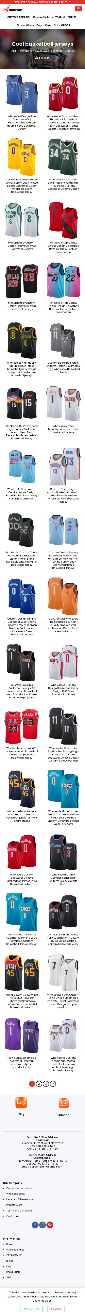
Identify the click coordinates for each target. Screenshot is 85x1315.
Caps (48, 25)
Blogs (9, 1261)
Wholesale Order (15, 1194)
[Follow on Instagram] (42, 1225)
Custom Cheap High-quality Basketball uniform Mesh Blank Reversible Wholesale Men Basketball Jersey (63, 495)
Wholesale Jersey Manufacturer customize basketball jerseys (63, 429)
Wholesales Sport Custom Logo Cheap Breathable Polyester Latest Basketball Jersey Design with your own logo (63, 1001)
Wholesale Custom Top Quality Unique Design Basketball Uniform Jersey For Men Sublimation (21, 494)
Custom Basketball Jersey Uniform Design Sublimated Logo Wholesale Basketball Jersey (63, 367)
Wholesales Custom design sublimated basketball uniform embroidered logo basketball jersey (63, 1064)
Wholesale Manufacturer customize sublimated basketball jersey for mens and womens (22, 816)
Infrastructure (14, 1205)
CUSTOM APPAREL (18, 17)
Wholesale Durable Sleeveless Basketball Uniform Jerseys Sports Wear (63, 879)
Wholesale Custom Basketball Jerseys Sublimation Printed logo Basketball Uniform (22, 879)
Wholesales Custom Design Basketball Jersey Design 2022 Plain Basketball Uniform (63, 689)
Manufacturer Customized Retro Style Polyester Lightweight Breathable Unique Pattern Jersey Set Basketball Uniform (22, 1001)
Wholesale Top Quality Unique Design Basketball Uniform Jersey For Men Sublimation (63, 247)
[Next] (53, 1084)
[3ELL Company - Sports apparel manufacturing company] (13, 9)
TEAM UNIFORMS (65, 17)
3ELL (8, 1277)
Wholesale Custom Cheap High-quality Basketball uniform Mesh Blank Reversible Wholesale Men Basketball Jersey (22, 432)
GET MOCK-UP (14, 1255)
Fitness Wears (25, 25)
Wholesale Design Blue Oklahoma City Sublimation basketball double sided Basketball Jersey (22, 122)
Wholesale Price (15, 1249)
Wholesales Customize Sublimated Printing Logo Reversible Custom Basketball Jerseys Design (63, 184)
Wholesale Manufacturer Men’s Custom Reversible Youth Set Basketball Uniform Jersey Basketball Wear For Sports (63, 817)
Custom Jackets (43, 17)
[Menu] (78, 9)
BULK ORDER (62, 25)
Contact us (13, 1216)
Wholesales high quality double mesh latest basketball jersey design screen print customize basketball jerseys (22, 369)
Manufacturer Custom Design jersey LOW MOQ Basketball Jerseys (22, 246)
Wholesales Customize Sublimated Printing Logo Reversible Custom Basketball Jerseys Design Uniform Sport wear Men (63, 754)
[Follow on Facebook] (35, 1225)
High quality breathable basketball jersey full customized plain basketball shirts (22, 1062)
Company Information (19, 1188)
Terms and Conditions (19, 1210)
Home (13, 51)
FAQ (8, 1266)
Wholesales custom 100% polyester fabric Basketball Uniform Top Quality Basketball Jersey (22, 753)
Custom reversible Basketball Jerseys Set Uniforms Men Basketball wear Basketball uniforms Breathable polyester (21, 691)
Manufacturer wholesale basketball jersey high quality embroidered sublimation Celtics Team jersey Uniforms (63, 625)
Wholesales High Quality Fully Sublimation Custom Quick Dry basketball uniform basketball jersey (63, 939)
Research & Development (21, 1199)
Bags (39, 25)
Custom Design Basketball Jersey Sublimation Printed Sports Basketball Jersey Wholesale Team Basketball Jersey (22, 186)
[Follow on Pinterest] (49, 1225)
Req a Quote (13, 1272)
